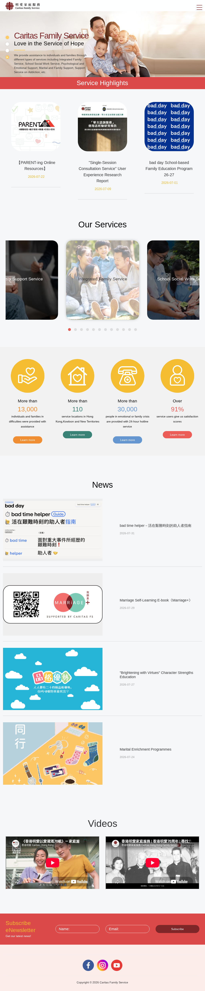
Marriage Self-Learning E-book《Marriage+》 (156, 600)
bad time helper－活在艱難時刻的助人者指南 (155, 526)
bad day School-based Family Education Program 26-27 (169, 168)
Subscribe (177, 929)
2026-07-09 (103, 189)
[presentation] (10, 280)
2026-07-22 (36, 176)
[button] (69, 329)
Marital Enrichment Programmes (145, 749)
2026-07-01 (169, 182)
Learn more (27, 440)
